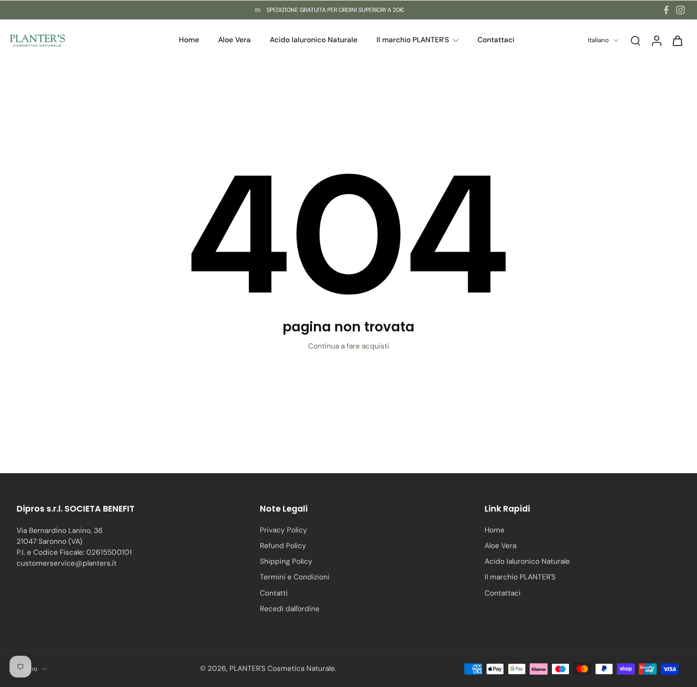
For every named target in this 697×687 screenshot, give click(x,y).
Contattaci (503, 593)
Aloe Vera (500, 545)
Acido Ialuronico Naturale (527, 561)
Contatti (274, 593)
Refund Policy (283, 545)
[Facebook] (666, 10)
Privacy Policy (283, 530)
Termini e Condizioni (295, 577)
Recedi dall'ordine (290, 609)
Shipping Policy (286, 561)
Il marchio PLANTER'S (520, 577)
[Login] (656, 40)
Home (494, 530)
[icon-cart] (677, 40)
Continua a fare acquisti (348, 346)
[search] (635, 40)
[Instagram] (680, 10)
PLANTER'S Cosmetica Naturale (282, 668)
